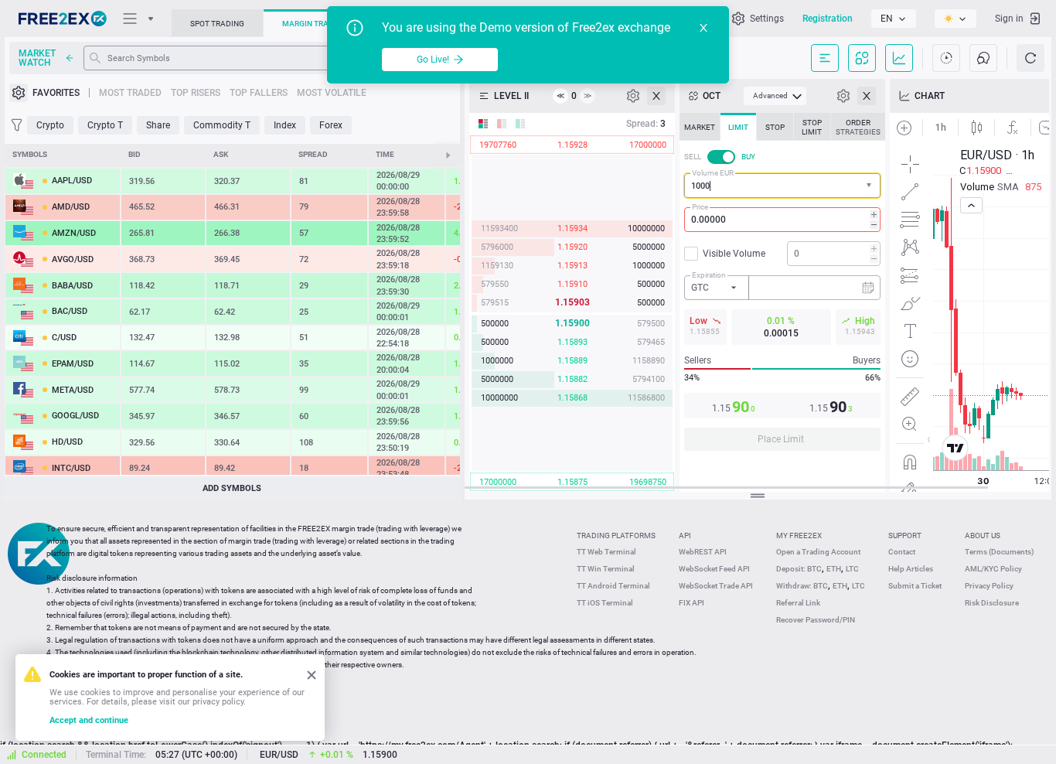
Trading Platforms (616, 535)
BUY (748, 156)
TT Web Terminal (606, 551)
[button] (870, 186)
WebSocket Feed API (714, 568)
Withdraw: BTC (802, 586)
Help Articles (910, 568)
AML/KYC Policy (993, 568)
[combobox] (782, 185)
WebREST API (703, 551)
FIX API (691, 603)
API (685, 535)
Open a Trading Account (818, 551)
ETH (833, 568)
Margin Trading (314, 23)
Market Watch (37, 58)
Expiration (709, 275)
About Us (982, 535)
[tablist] (782, 286)
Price (700, 207)
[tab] (700, 127)
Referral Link (798, 603)
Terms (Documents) (999, 551)
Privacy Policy (989, 586)
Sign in (1009, 18)
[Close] (703, 28)
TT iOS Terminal (605, 603)
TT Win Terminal (606, 568)
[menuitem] (775, 96)
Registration (827, 18)
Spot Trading (217, 23)
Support (904, 535)
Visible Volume (734, 253)
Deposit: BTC (799, 568)
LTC (852, 568)
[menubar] (775, 96)
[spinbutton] (782, 219)
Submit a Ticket (915, 586)
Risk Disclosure (992, 603)
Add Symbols (232, 488)
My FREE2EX (799, 535)
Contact (901, 551)
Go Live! (433, 59)
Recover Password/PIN (815, 620)
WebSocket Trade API (716, 586)
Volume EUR (713, 173)
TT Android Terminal (613, 586)
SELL (692, 156)
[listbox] (893, 18)
